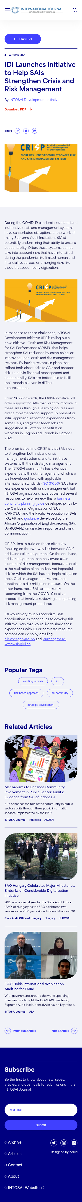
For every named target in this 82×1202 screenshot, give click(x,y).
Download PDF (15, 109)
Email (10, 1098)
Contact (15, 1165)
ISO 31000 (50, 483)
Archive (15, 1142)
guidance (31, 518)
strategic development (41, 704)
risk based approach (26, 693)
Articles (15, 1153)
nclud (73, 1152)
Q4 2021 (25, 39)
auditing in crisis (33, 681)
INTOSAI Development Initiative (34, 100)
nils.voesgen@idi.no (20, 639)
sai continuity (60, 693)
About (13, 1176)
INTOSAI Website (24, 1187)
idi (57, 681)
